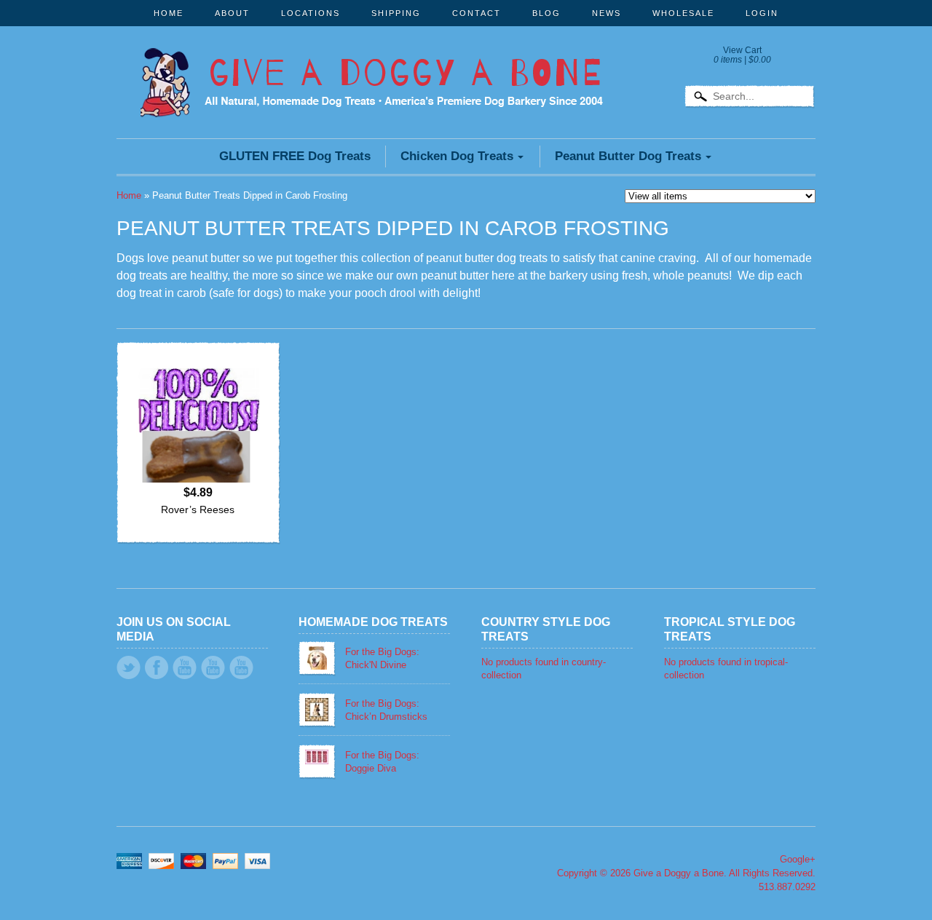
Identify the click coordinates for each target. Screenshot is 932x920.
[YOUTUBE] (185, 667)
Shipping (396, 13)
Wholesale (683, 13)
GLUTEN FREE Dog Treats (295, 156)
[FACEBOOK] (156, 667)
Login (762, 13)
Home (168, 13)
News (606, 13)
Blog (546, 13)
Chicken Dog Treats (456, 156)
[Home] (371, 97)
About (232, 13)
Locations (310, 13)
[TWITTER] (128, 667)
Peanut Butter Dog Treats (628, 156)
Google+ (798, 859)
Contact (476, 13)
